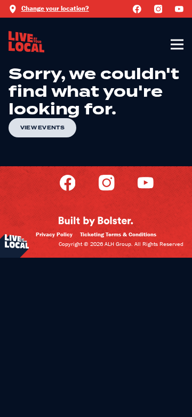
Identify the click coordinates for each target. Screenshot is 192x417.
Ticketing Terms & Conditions (118, 234)
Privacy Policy (54, 234)
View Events (42, 128)
